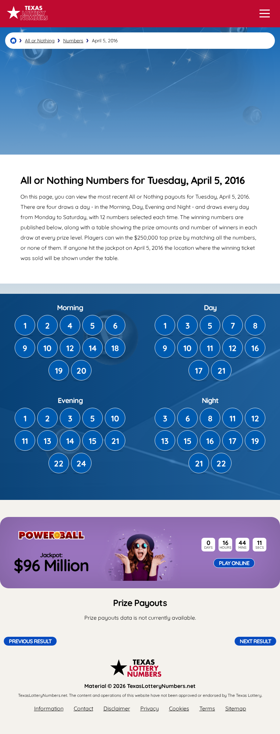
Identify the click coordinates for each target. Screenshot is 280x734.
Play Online (234, 563)
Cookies (179, 708)
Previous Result (30, 641)
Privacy (149, 708)
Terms (207, 708)
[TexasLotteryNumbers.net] (26, 23)
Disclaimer (116, 708)
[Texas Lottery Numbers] (13, 41)
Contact (83, 708)
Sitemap (235, 708)
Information (49, 708)
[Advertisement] (140, 101)
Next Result (255, 641)
